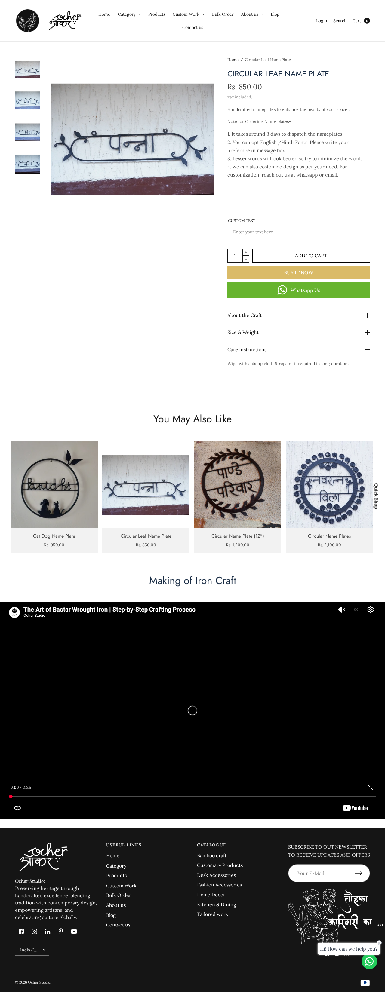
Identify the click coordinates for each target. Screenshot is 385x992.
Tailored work (212, 914)
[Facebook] (21, 932)
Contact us (192, 27)
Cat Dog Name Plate (54, 536)
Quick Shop (376, 496)
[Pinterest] (61, 932)
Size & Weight (243, 332)
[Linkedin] (48, 932)
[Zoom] (132, 138)
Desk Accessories (216, 875)
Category (127, 14)
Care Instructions (246, 349)
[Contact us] (369, 961)
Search (339, 20)
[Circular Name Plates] (329, 484)
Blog (275, 14)
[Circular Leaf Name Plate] (145, 484)
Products (156, 14)
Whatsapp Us (305, 290)
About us (249, 14)
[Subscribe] (362, 873)
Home (104, 14)
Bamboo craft (211, 855)
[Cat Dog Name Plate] (54, 484)
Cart (357, 20)
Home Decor (211, 895)
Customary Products (220, 865)
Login (321, 20)
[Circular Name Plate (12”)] (237, 484)
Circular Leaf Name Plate (146, 536)
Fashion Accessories (219, 885)
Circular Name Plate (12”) (237, 536)
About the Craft (244, 315)
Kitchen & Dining (216, 904)
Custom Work (186, 14)
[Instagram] (34, 932)
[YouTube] (74, 932)
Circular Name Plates (329, 536)
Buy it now (298, 272)
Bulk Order (223, 14)
